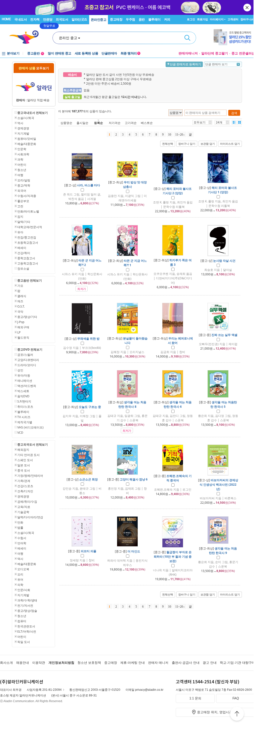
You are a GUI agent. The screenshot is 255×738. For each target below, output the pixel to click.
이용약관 (38, 663)
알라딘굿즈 (79, 19)
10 (169, 134)
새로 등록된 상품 (86, 53)
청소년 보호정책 (89, 663)
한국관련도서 (26, 626)
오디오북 (23, 569)
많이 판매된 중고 (59, 53)
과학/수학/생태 (27, 600)
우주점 (130, 19)
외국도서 (62, 19)
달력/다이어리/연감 (30, 517)
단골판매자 (109, 53)
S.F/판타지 (24, 401)
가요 (20, 286)
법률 (20, 527)
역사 (20, 123)
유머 (20, 579)
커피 (167, 19)
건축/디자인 (25, 491)
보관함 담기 (208, 143)
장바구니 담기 (186, 143)
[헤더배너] (234, 37)
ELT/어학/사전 (26, 631)
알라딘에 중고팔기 (214, 53)
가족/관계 (23, 481)
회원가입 (202, 19)
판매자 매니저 (158, 663)
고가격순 (131, 123)
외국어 (21, 191)
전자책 (35, 19)
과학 (20, 159)
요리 (20, 574)
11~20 (179, 134)
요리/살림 (23, 180)
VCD (20, 432)
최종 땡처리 (130, 53)
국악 (20, 311)
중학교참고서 (26, 258)
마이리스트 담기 (230, 143)
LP (19, 332)
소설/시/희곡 (25, 118)
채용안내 (22, 663)
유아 (20, 232)
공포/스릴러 (25, 355)
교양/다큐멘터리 (28, 360)
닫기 (247, 7)
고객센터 (233, 19)
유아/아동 (23, 375)
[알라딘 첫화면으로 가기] (26, 37)
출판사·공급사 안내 (186, 663)
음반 (142, 19)
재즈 (20, 301)
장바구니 (247, 19)
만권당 (47, 19)
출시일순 (82, 123)
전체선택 (167, 143)
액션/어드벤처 (26, 386)
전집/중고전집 (26, 237)
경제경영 (23, 128)
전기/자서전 (25, 605)
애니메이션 (24, 381)
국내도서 (20, 19)
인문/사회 (23, 590)
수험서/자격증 (26, 196)
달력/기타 (23, 222)
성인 (20, 370)
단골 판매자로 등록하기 (185, 64)
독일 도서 (23, 642)
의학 (20, 585)
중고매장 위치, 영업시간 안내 (218, 712)
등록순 (98, 123)
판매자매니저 (188, 53)
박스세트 (23, 391)
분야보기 (13, 53)
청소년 (21, 170)
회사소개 (6, 663)
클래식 (21, 296)
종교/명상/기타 (27, 317)
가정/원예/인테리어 (30, 476)
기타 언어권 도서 (28, 455)
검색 (187, 38)
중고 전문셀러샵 (243, 53)
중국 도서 (23, 470)
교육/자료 (23, 507)
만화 (20, 522)
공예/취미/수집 (27, 502)
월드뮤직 (23, 337)
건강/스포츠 (25, 486)
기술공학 (23, 512)
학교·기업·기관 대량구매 (237, 663)
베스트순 (147, 123)
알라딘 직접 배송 (38, 100)
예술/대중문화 (26, 144)
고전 (20, 206)
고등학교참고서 (27, 263)
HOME (6, 19)
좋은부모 (23, 201)
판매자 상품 (34, 68)
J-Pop (20, 322)
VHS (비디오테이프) (30, 427)
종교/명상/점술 (27, 611)
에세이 (21, 248)
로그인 (191, 19)
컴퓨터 (21, 621)
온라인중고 (98, 20)
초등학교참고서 (27, 242)
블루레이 (154, 19)
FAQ (235, 698)
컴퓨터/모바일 (26, 139)
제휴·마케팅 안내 (132, 663)
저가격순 (115, 123)
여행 (20, 175)
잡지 (20, 216)
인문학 (21, 149)
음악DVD (23, 396)
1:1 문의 (195, 698)
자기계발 (23, 133)
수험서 (21, 538)
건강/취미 (23, 253)
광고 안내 (210, 663)
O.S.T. (21, 306)
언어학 (21, 543)
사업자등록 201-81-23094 (44, 689)
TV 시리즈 (23, 417)
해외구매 (23, 327)
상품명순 (66, 123)
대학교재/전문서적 (29, 227)
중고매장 (116, 19)
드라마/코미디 (26, 365)
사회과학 (23, 154)
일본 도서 (23, 465)
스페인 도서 (25, 460)
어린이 (21, 165)
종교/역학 (23, 185)
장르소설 (23, 268)
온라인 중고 (68, 38)
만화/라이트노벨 (28, 211)
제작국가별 (24, 422)
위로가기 (237, 714)
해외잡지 (23, 450)
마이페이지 (217, 19)
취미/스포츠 (25, 407)
